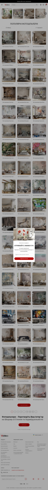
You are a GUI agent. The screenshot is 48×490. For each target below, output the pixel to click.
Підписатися (24, 258)
